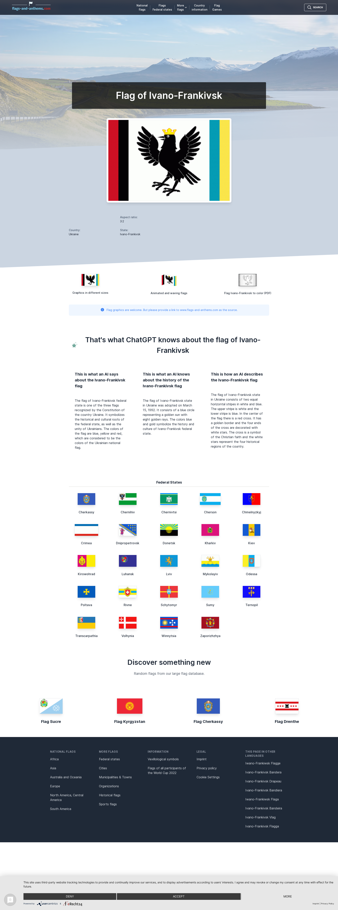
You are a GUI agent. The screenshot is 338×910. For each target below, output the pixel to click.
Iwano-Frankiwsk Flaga (262, 799)
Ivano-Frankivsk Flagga (262, 826)
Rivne (128, 605)
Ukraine (74, 234)
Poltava (86, 605)
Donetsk (169, 543)
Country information (199, 7)
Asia (53, 768)
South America (60, 809)
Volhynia (127, 636)
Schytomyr (169, 605)
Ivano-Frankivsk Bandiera (263, 790)
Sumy (210, 605)
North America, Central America (66, 797)
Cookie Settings (208, 777)
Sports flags (108, 804)
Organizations (109, 786)
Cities (103, 768)
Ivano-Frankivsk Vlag (260, 817)
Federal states (109, 759)
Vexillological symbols (163, 759)
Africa (54, 759)
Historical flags (109, 795)
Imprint (202, 759)
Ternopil (251, 605)
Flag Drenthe (287, 721)
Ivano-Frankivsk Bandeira (263, 808)
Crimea (86, 543)
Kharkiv (210, 543)
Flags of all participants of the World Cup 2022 (167, 770)
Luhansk (128, 574)
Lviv (169, 574)
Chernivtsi (169, 512)
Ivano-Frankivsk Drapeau (263, 781)
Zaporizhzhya (210, 636)
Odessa (251, 574)
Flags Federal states (162, 7)
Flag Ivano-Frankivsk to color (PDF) (247, 293)
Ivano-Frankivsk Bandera (263, 772)
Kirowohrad (86, 574)
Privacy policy (207, 768)
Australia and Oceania (66, 777)
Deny (70, 896)
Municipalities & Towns (115, 777)
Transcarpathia (86, 636)
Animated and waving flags (169, 293)
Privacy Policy (327, 903)
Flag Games (217, 7)
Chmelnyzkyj (251, 512)
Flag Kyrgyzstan (129, 721)
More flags (180, 7)
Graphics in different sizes (90, 292)
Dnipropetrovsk (127, 543)
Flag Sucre (51, 721)
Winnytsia (169, 636)
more (287, 896)
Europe (55, 786)
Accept (179, 896)
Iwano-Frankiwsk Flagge (262, 763)
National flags (142, 7)
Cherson (210, 512)
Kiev (251, 543)
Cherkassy (86, 512)
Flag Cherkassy (208, 721)
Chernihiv (128, 512)
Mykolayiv (210, 574)
